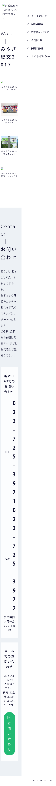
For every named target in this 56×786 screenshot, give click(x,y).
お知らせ (37, 40)
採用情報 (37, 48)
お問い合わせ (40, 32)
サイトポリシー (40, 56)
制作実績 (37, 24)
